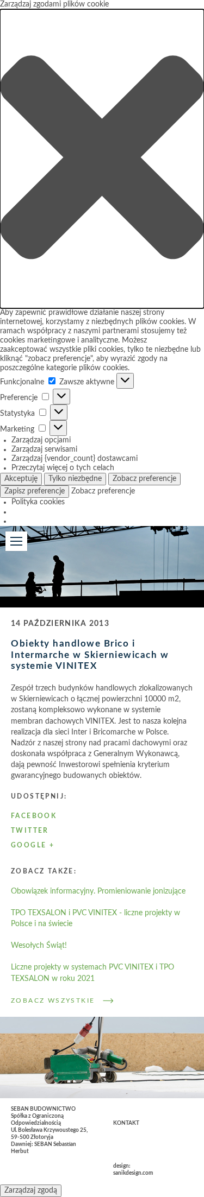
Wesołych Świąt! (39, 945)
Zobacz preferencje (144, 479)
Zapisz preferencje (34, 491)
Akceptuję (21, 479)
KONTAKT (126, 1123)
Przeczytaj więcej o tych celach (62, 468)
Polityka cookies (38, 502)
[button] (102, 158)
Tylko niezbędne (75, 479)
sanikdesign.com (133, 1173)
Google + (32, 845)
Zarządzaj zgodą (30, 1190)
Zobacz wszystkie (53, 1000)
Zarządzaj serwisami (44, 449)
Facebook (34, 816)
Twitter (30, 830)
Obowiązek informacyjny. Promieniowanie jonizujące (98, 891)
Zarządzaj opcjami (41, 440)
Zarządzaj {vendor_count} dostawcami (74, 459)
